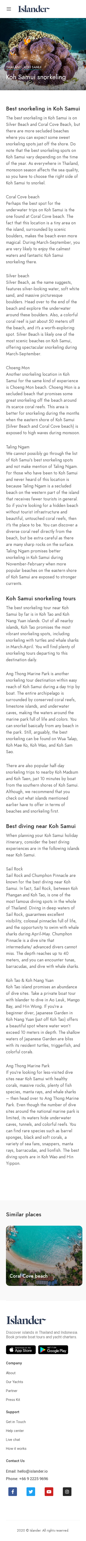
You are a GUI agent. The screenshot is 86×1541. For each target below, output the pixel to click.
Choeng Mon (24, 1276)
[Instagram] (67, 1491)
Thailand (14, 67)
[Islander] (34, 8)
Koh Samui (32, 67)
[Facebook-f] (12, 1491)
